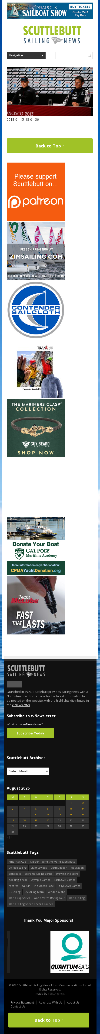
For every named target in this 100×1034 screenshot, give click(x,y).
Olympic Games (40, 879)
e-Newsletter (21, 705)
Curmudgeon (59, 867)
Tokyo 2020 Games (69, 885)
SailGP (26, 885)
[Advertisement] (36, 487)
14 (59, 814)
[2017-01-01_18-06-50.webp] (48, 952)
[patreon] (36, 220)
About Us (73, 1002)
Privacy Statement (22, 1002)
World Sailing (77, 898)
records (13, 885)
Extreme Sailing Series (38, 873)
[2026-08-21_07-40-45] (50, 18)
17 (12, 820)
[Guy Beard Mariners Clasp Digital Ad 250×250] (36, 456)
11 (24, 814)
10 (12, 814)
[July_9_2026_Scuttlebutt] (36, 574)
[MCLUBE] (36, 633)
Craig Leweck (38, 867)
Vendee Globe (56, 892)
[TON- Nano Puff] (36, 397)
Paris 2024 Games (64, 879)
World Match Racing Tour (49, 898)
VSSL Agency (56, 994)
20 (48, 820)
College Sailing (18, 867)
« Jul (9, 837)
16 (83, 814)
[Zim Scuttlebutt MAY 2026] (36, 279)
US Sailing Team (34, 892)
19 (36, 820)
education (77, 867)
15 (71, 814)
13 (48, 814)
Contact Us (18, 1006)
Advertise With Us (50, 1002)
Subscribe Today (30, 733)
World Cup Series (19, 898)
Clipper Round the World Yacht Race (52, 861)
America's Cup (17, 861)
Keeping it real (18, 879)
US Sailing (14, 892)
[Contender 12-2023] (36, 338)
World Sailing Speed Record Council (31, 904)
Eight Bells (15, 873)
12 (36, 814)
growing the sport (67, 873)
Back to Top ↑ (49, 146)
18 (24, 820)
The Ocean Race (44, 885)
